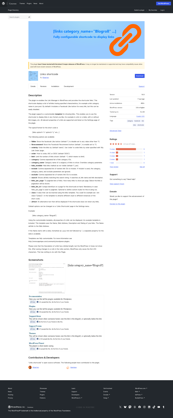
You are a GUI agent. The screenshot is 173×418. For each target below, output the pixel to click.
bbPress (138, 395)
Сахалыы (30, 407)
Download (139, 76)
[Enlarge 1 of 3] (63, 266)
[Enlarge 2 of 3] (101, 266)
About (10, 388)
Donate (106, 395)
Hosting (10, 395)
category (130, 121)
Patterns (42, 398)
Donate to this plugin (117, 204)
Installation (55, 86)
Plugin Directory (13, 10)
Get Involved (107, 388)
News (10, 391)
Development (69, 86)
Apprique (73, 367)
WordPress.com (141, 388)
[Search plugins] (29, 17)
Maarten (46, 78)
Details (33, 86)
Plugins (42, 395)
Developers (75, 395)
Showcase (43, 388)
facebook (137, 121)
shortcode (141, 125)
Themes (42, 391)
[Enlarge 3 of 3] (101, 298)
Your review (114, 167)
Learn (73, 388)
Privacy (10, 398)
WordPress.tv (77, 398)
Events (105, 391)
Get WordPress (163, 3)
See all (142, 167)
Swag (106, 398)
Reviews (43, 86)
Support (142, 86)
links (134, 125)
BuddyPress (140, 398)
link (143, 121)
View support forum (117, 184)
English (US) (141, 116)
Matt (137, 391)
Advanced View (115, 131)
